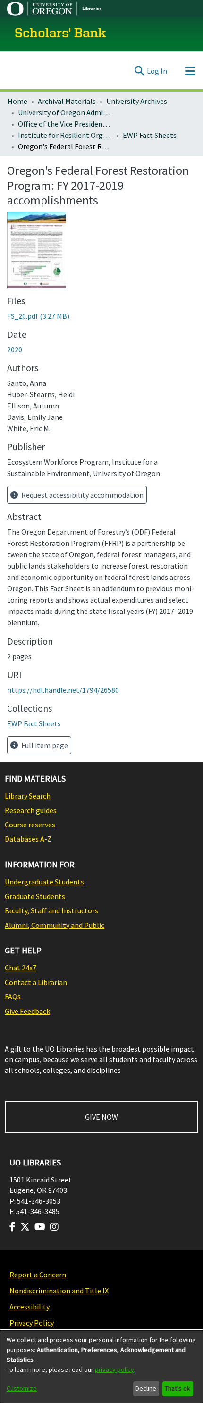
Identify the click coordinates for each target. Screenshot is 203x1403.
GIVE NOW (101, 1117)
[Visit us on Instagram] (54, 1227)
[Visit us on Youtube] (39, 1227)
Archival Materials (67, 101)
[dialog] (101, 1366)
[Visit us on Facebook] (12, 1227)
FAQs (13, 996)
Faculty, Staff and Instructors (51, 910)
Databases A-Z (28, 838)
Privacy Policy (31, 1322)
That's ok (177, 1388)
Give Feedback (27, 1011)
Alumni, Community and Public (54, 925)
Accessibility (29, 1306)
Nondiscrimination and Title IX (59, 1290)
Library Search (28, 795)
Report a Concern (37, 1274)
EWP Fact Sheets (150, 135)
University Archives (136, 101)
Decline (145, 1388)
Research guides (31, 810)
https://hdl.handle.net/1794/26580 (63, 690)
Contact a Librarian (36, 982)
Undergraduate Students (44, 881)
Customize (22, 1388)
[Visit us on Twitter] (25, 1227)
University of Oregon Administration (65, 112)
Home (17, 101)
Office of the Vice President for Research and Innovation (65, 123)
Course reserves (30, 824)
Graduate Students (35, 896)
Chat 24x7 (20, 967)
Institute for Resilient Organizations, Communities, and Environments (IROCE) (65, 135)
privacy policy (114, 1369)
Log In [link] (157, 71)
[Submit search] (139, 71)
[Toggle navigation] (190, 71)
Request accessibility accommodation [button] (82, 495)
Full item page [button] (44, 745)
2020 (14, 349)
